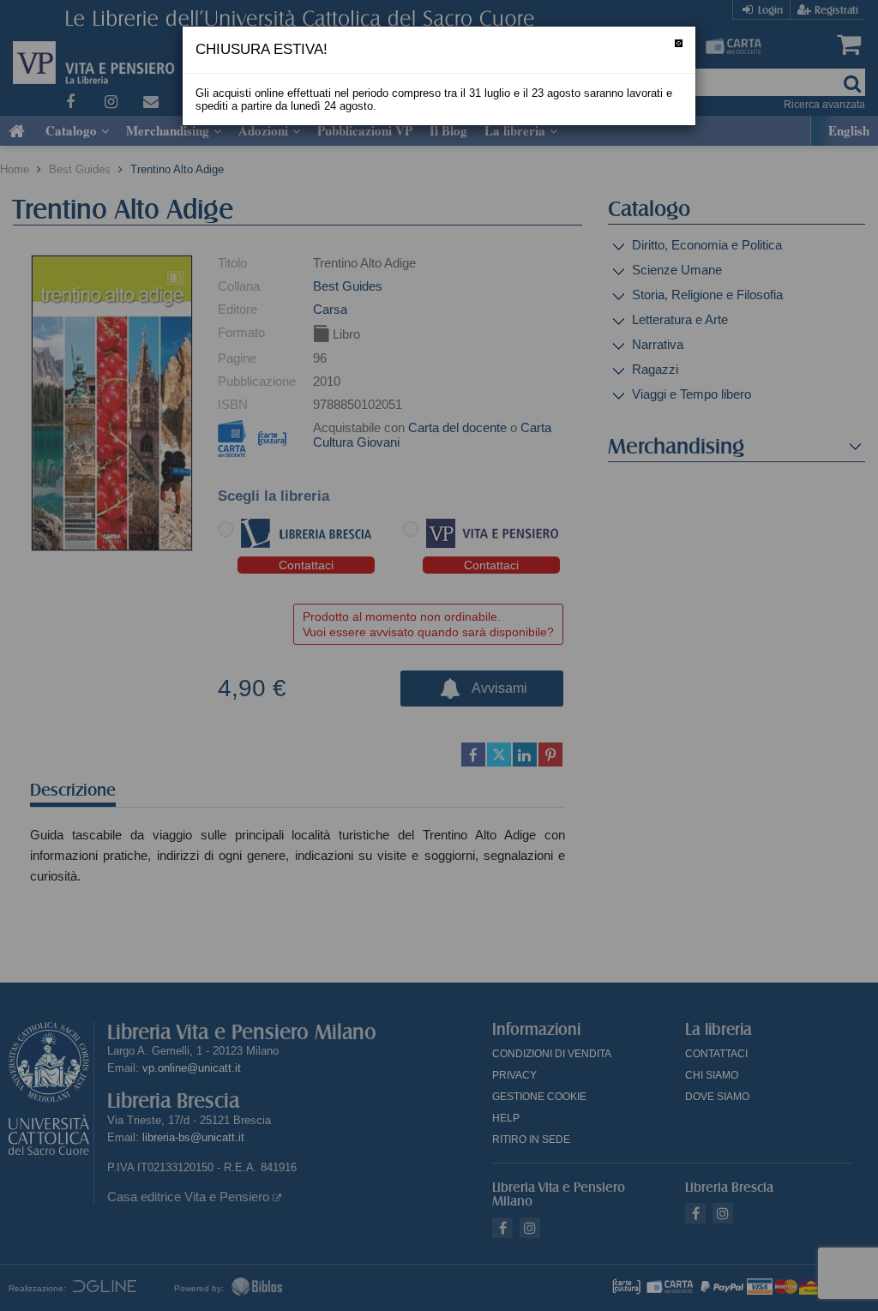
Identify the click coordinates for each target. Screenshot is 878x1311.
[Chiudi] (679, 43)
